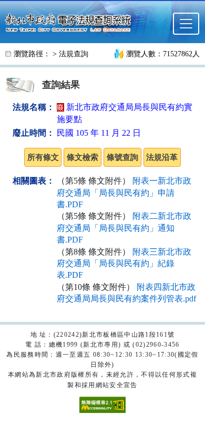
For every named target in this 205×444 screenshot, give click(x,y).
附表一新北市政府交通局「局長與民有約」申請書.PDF (124, 192)
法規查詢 (73, 54)
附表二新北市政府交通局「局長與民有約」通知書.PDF (124, 227)
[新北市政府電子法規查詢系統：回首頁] (71, 21)
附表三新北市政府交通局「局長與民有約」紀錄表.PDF (124, 263)
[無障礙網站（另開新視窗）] (102, 404)
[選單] (186, 24)
